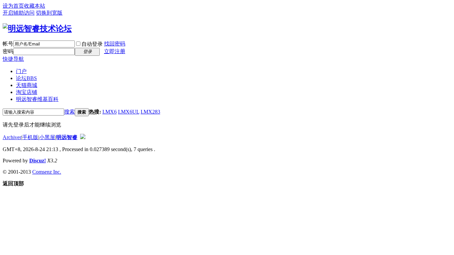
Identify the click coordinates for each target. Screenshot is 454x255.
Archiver (12, 137)
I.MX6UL (128, 112)
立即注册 (114, 51)
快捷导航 (13, 59)
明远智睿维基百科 (37, 99)
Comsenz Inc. (46, 172)
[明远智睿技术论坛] (37, 28)
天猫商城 (26, 85)
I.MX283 (150, 112)
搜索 (69, 112)
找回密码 (114, 43)
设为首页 (13, 6)
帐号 (8, 43)
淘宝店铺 (26, 92)
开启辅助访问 (19, 13)
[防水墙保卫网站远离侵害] (82, 137)
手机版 (30, 137)
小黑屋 (47, 137)
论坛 (26, 78)
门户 (21, 71)
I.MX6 (109, 112)
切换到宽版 (49, 13)
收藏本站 (34, 6)
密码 (8, 51)
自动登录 (92, 44)
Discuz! (37, 160)
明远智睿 (66, 137)
